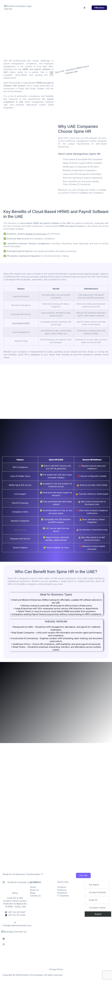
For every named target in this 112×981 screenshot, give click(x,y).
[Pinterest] (56, 961)
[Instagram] (56, 944)
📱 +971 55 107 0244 (15, 915)
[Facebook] (56, 949)
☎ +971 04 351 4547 (15, 912)
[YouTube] (56, 955)
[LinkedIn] (56, 938)
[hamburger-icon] (84, 8)
